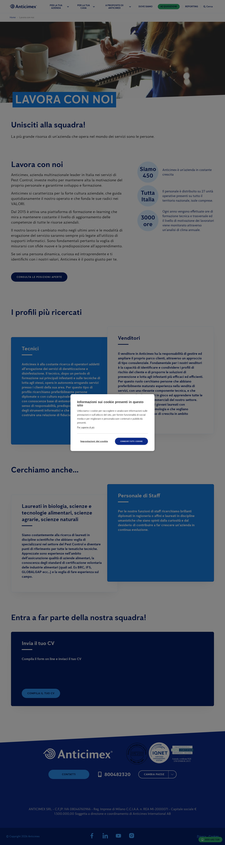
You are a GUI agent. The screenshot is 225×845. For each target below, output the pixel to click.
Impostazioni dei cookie (94, 441)
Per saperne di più (85, 427)
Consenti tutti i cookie (131, 441)
